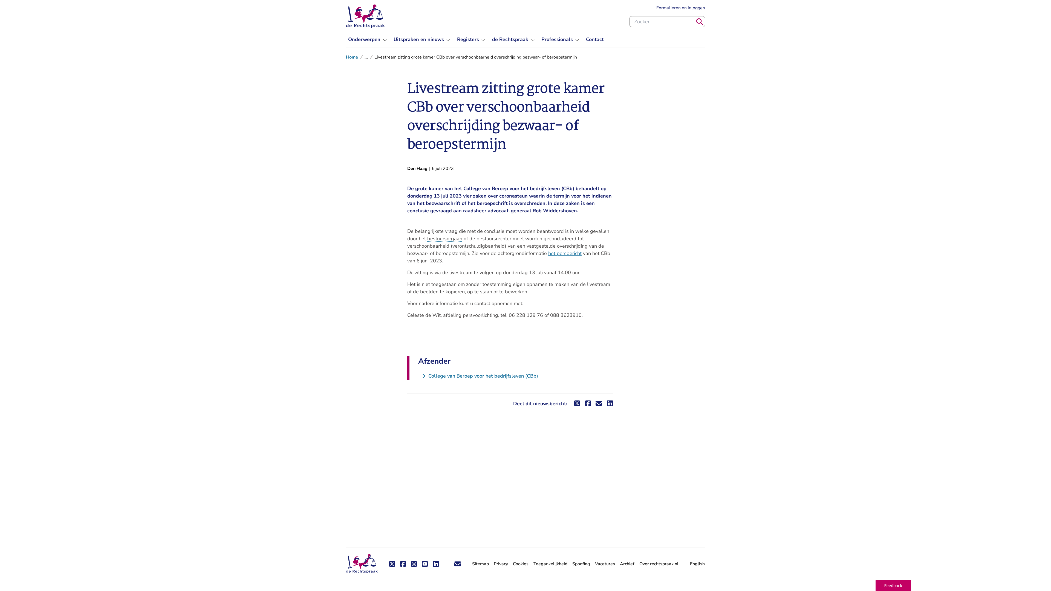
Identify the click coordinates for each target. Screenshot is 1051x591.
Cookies (521, 564)
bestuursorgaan (444, 238)
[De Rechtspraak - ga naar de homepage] (365, 16)
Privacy (501, 564)
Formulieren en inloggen (680, 8)
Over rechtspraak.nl (658, 564)
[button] (893, 585)
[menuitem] (367, 39)
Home (352, 57)
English (697, 564)
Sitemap (480, 564)
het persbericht (565, 253)
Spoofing (581, 564)
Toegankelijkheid (550, 564)
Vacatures (605, 564)
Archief (627, 564)
